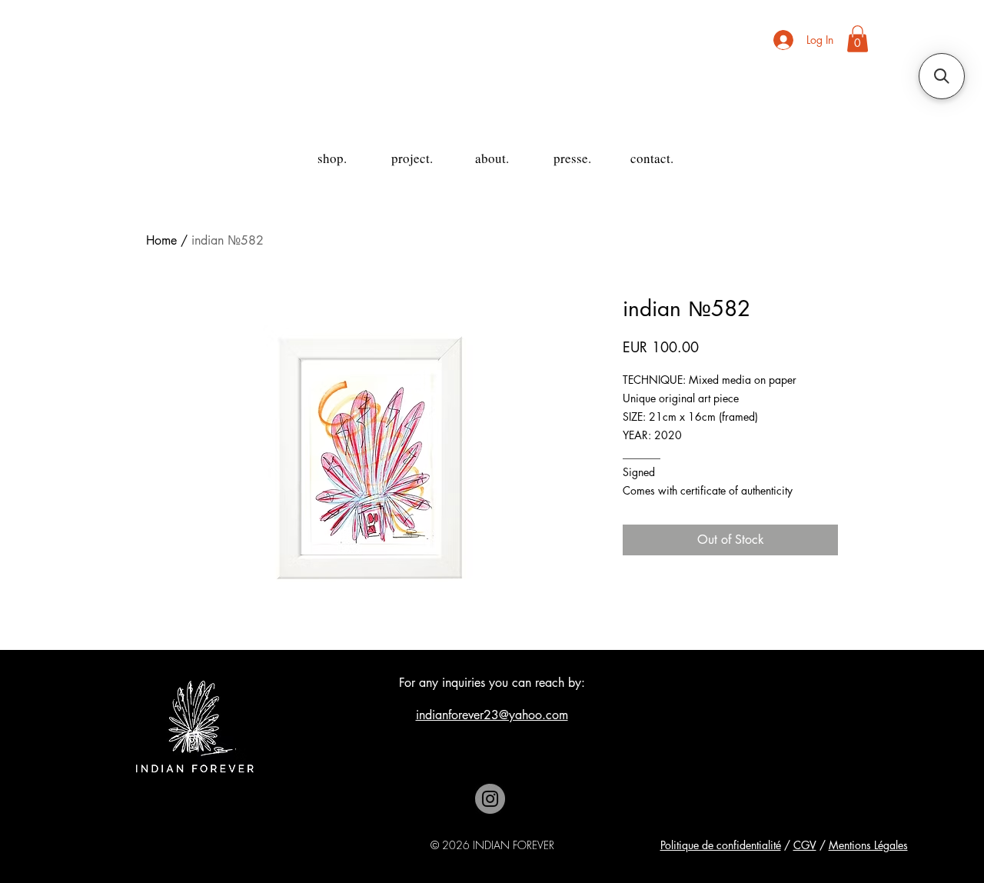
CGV (804, 845)
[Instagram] (490, 799)
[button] (857, 38)
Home (161, 240)
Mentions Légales (868, 845)
